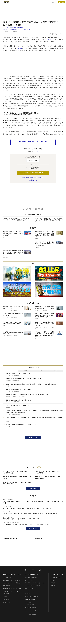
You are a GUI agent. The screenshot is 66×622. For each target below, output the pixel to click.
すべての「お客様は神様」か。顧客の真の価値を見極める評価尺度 (17, 483)
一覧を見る (33, 488)
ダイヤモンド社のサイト (31, 574)
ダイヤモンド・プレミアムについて (11, 580)
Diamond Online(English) (31, 577)
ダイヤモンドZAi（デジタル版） (33, 585)
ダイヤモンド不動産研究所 (31, 596)
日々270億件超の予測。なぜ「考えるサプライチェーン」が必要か (49, 472)
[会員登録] (61, 2)
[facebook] (33, 570)
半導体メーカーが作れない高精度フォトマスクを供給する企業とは (49, 477)
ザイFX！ (27, 594)
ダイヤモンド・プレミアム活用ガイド (12, 583)
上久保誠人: (13, 28)
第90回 (20, 48)
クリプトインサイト (30, 604)
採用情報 (53, 583)
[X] (26, 570)
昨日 (25, 370)
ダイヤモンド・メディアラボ (32, 610)
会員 (55, 370)
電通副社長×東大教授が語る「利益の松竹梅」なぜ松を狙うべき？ (17, 477)
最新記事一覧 (33, 529)
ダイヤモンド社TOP (55, 577)
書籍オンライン (29, 588)
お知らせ (53, 585)
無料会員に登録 (33, 160)
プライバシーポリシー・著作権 (10, 591)
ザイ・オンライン (29, 591)
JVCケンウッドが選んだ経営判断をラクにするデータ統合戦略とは (17, 472)
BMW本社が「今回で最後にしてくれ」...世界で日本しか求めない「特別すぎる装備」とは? (17, 219)
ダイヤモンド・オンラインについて (12, 574)
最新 (10, 370)
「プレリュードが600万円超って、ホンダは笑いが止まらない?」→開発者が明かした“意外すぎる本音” (49, 219)
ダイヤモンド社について (57, 574)
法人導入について (7, 602)
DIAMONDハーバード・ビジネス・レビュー (35, 583)
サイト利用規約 (6, 585)
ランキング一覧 (33, 437)
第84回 (50, 39)
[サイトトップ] (6, 2)
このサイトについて (7, 577)
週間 (40, 370)
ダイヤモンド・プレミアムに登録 (33, 173)
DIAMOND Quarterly (30, 599)
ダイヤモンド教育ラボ (30, 607)
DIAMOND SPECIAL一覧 (10, 538)
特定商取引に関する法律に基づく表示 (12, 588)
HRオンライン (28, 602)
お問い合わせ (6, 599)
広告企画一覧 (38, 538)
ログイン (54, 2)
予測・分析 (6, 29)
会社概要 (53, 580)
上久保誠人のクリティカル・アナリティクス (20, 29)
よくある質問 (6, 594)
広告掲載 (5, 596)
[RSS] (40, 570)
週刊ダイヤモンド (29, 580)
